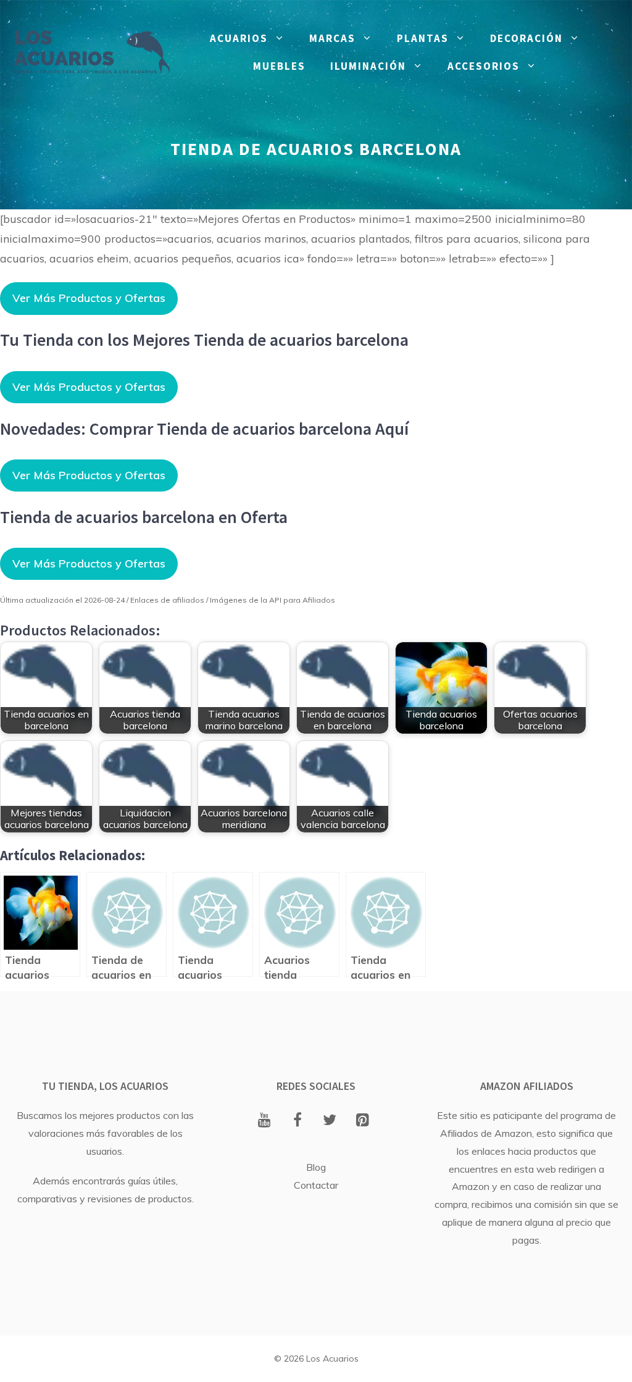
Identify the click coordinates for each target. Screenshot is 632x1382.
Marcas (332, 38)
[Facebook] (297, 1121)
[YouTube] (264, 1121)
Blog (316, 1167)
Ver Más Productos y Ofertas (88, 298)
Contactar (316, 1185)
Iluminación (368, 66)
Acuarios (239, 38)
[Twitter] (330, 1121)
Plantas (423, 38)
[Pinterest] (362, 1121)
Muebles (279, 66)
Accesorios (483, 66)
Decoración (526, 38)
